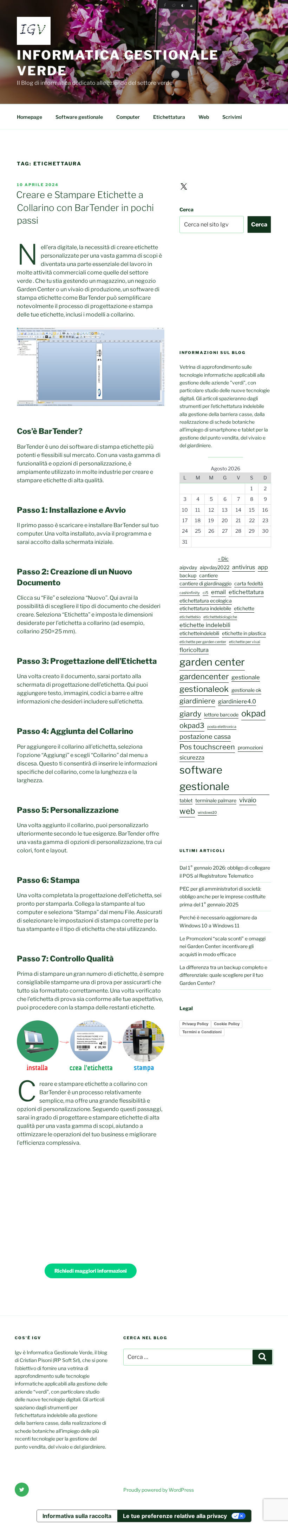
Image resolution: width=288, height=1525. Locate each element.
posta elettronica (221, 726)
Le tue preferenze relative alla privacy (175, 1515)
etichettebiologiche (220, 617)
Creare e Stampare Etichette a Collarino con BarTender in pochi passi (85, 207)
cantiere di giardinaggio (205, 583)
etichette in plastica (244, 633)
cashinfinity (189, 593)
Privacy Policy (195, 1023)
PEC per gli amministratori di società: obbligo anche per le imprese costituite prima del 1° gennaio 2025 (222, 896)
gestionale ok (246, 690)
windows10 (207, 812)
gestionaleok (204, 689)
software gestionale (204, 778)
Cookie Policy (227, 1023)
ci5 (205, 593)
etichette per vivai (244, 642)
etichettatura (246, 591)
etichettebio (190, 617)
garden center (212, 662)
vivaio (247, 800)
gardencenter (204, 676)
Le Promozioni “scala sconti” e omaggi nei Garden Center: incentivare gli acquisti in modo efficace (222, 946)
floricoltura (194, 649)
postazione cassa (205, 736)
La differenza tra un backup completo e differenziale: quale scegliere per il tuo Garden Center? (223, 975)
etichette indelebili (204, 624)
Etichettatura (169, 117)
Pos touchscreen (207, 747)
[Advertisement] (90, 1205)
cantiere (208, 575)
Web (203, 117)
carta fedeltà (248, 583)
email (218, 591)
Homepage (29, 117)
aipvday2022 (214, 567)
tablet (185, 800)
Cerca (186, 209)
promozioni (250, 747)
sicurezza (191, 757)
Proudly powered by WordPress (158, 1490)
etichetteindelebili (199, 633)
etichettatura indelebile (205, 608)
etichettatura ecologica (205, 601)
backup (187, 575)
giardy (190, 713)
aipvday (188, 567)
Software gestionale (79, 117)
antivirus (243, 567)
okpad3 (191, 725)
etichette (244, 608)
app (263, 567)
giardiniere (197, 701)
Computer (128, 117)
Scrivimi (232, 117)
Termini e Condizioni (202, 1031)
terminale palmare (215, 800)
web (187, 811)
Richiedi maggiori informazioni (90, 1271)
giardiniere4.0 (237, 701)
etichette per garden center (202, 642)
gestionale (245, 677)
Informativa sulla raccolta (76, 1515)
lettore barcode (221, 714)
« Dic (223, 558)
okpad (253, 713)
